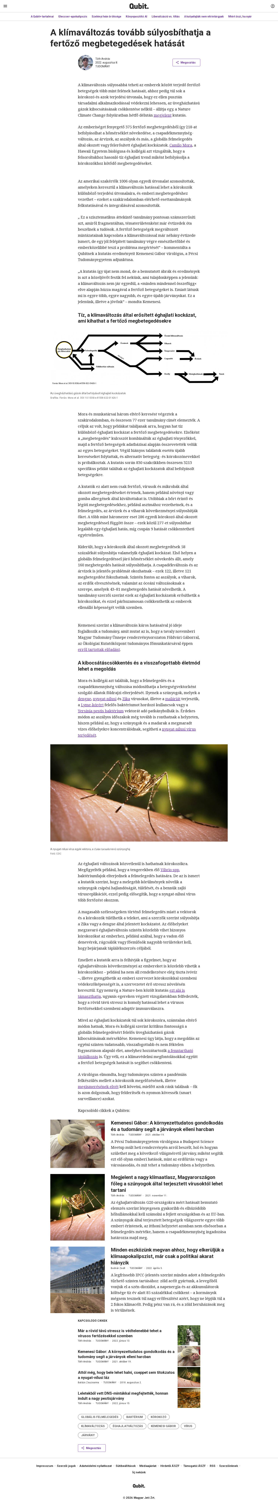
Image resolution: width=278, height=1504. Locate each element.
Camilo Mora (180, 145)
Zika (126, 698)
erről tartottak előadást (99, 649)
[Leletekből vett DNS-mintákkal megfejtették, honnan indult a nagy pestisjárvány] (189, 1398)
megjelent (163, 115)
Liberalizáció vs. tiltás (166, 16)
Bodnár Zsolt (118, 1268)
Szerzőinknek (228, 1466)
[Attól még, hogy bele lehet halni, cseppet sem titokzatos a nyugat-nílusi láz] (189, 1377)
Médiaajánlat (147, 1466)
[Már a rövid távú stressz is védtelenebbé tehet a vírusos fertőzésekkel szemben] (189, 1335)
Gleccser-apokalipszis (72, 16)
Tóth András (102, 58)
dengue (84, 698)
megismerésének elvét (98, 1086)
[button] (100, 1417)
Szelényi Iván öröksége (106, 16)
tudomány (102, 66)
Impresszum (44, 1466)
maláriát (172, 698)
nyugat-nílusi (104, 698)
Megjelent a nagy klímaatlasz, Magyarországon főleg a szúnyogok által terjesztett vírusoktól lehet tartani (167, 1183)
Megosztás (188, 62)
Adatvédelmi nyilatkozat (95, 1466)
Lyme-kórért (92, 704)
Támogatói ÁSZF (194, 1466)
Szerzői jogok (66, 1466)
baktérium (101, 710)
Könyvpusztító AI (136, 16)
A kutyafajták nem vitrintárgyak (204, 16)
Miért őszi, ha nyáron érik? (245, 16)
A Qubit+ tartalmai (42, 16)
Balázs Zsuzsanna (88, 1382)
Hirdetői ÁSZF (169, 1466)
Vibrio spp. (170, 869)
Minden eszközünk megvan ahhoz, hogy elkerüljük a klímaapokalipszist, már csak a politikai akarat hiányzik (167, 1256)
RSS (212, 1466)
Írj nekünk (139, 1472)
